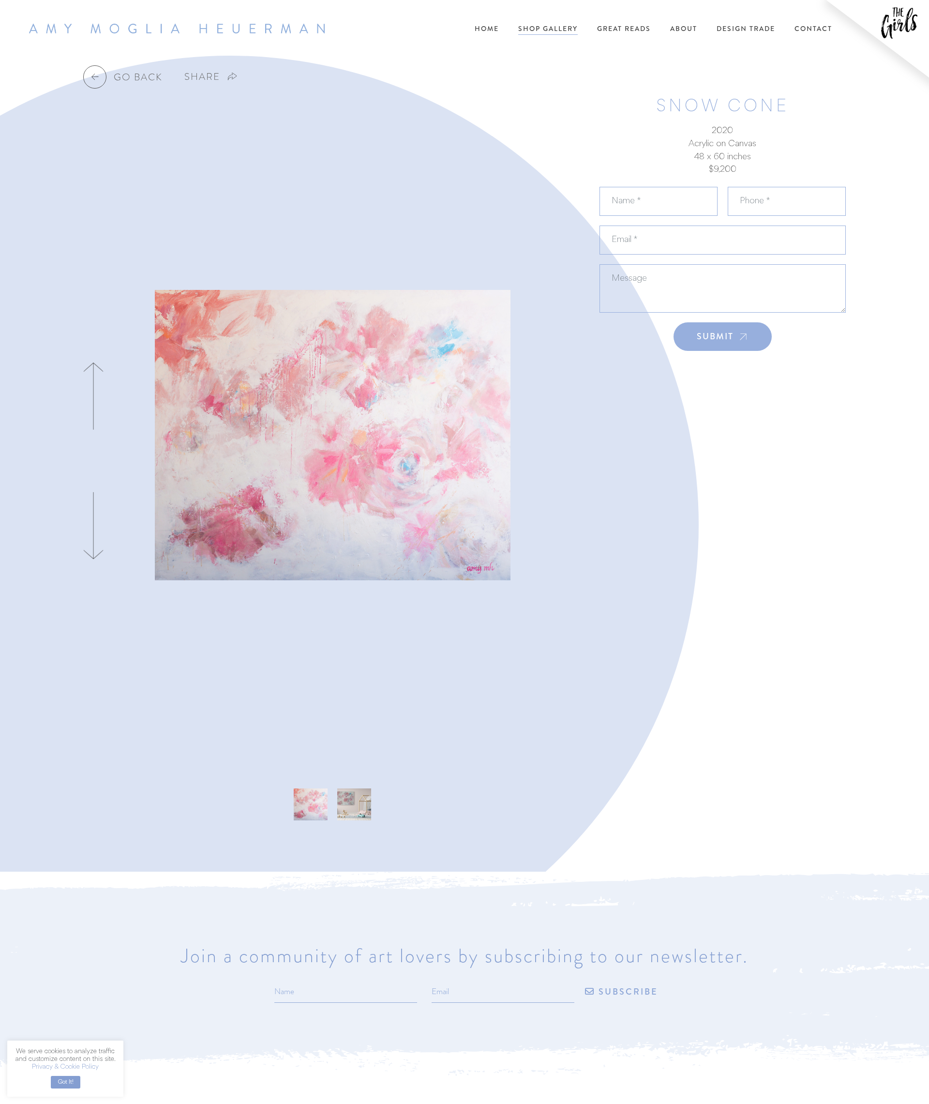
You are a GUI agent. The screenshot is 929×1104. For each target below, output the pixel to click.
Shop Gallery (548, 28)
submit (715, 336)
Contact (813, 28)
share (202, 76)
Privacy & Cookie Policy (65, 1067)
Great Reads (624, 28)
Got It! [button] (66, 1082)
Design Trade (746, 28)
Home (487, 28)
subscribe (626, 992)
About (683, 28)
